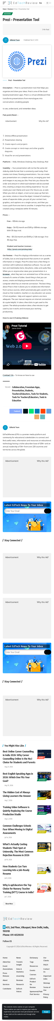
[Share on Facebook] (9, 27)
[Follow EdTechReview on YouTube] (21, 546)
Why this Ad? (44, 121)
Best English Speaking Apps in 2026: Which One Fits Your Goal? (18, 777)
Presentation (18, 390)
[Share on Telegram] (30, 27)
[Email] (35, 27)
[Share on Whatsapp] (18, 27)
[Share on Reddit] (26, 27)
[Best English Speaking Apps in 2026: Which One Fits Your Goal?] (44, 776)
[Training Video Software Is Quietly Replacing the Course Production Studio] (44, 809)
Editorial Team (15, 40)
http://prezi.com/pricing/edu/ (19, 249)
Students (29, 390)
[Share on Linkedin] (22, 27)
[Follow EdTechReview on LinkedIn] (35, 546)
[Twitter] (47, 427)
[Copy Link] (9, 32)
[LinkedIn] (50, 427)
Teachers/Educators (21, 393)
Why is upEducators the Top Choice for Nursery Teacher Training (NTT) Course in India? (18, 888)
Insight (42, 798)
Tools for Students (39, 393)
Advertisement (10, 121)
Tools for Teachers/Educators (25, 397)
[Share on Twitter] (13, 27)
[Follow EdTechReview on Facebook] (6, 546)
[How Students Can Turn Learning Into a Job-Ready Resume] (44, 869)
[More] (13, 32)
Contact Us (8, 375)
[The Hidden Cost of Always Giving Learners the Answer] (44, 795)
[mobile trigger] (5, 3)
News (41, 757)
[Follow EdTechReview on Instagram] (28, 546)
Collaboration (18, 387)
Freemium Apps (32, 387)
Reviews (7, 14)
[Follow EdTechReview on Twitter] (13, 546)
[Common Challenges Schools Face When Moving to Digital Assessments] (44, 828)
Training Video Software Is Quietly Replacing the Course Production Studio (17, 810)
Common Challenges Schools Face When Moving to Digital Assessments (17, 829)
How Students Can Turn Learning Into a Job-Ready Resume (16, 870)
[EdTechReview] (22, 3)
